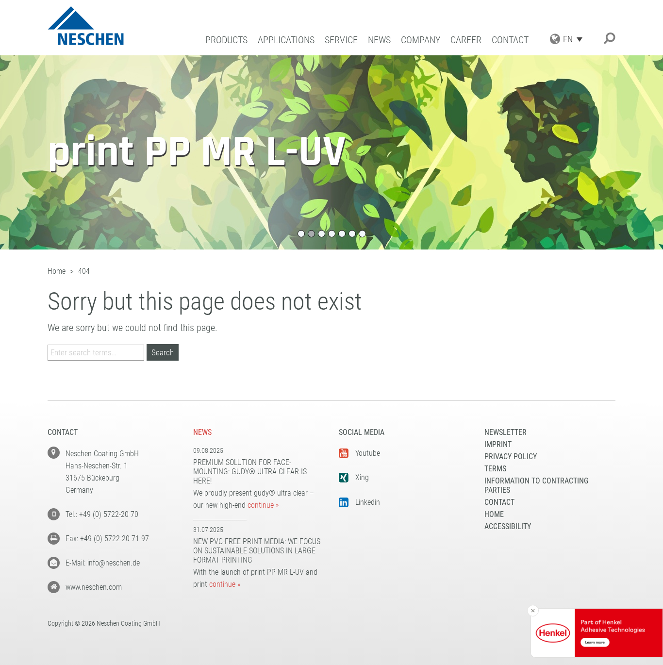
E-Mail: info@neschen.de (103, 562)
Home (494, 514)
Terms (495, 468)
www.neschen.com (94, 587)
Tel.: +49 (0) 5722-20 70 (102, 514)
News (379, 40)
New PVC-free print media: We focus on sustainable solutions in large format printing (256, 551)
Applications (286, 40)
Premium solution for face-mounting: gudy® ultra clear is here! (250, 471)
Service (341, 40)
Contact (510, 40)
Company (420, 40)
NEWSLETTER (505, 432)
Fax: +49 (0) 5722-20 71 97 (107, 538)
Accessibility (507, 526)
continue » (263, 505)
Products (226, 40)
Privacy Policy (510, 456)
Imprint (498, 444)
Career (465, 40)
